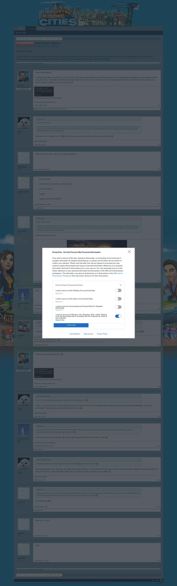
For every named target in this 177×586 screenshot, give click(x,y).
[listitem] (88, 285)
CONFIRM (71, 325)
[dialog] (88, 293)
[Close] (130, 252)
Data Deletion (75, 334)
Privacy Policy (102, 334)
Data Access (88, 334)
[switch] (118, 290)
